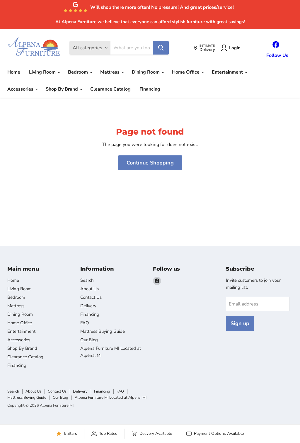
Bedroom (78, 72)
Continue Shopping (150, 162)
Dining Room (146, 72)
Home (13, 72)
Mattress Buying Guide (102, 331)
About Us (89, 289)
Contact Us (91, 297)
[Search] (161, 48)
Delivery (88, 306)
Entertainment (228, 72)
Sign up (240, 323)
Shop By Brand (62, 89)
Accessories (21, 89)
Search (87, 280)
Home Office (186, 72)
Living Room (43, 72)
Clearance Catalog (110, 89)
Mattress (110, 72)
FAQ (84, 323)
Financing (149, 89)
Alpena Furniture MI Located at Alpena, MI (110, 397)
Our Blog (89, 340)
